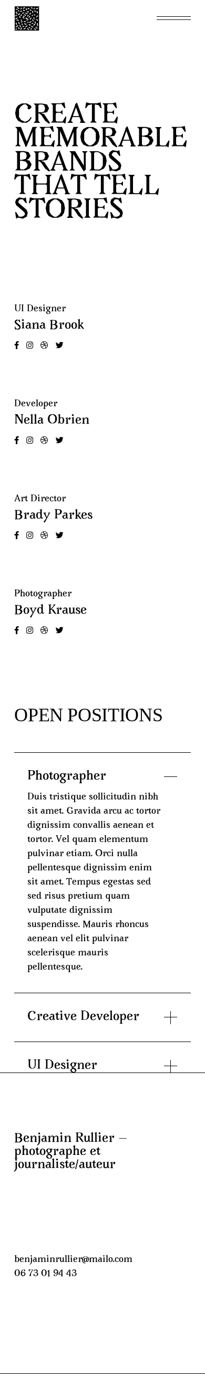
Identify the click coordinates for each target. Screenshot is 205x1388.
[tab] (102, 767)
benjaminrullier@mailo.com (73, 1260)
